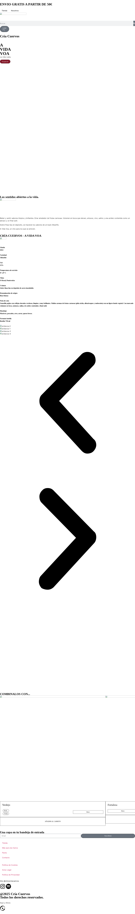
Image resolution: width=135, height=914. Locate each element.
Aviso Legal (6, 870)
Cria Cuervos (9, 36)
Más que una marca (10, 848)
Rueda (5, 810)
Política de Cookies (10, 865)
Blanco (88, 812)
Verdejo (6, 804)
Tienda (4, 843)
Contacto (6, 858)
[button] (67, 403)
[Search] (134, 23)
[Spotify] (8, 886)
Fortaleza (112, 804)
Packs (4, 853)
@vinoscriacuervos (11, 881)
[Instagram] (2, 886)
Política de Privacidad (11, 875)
